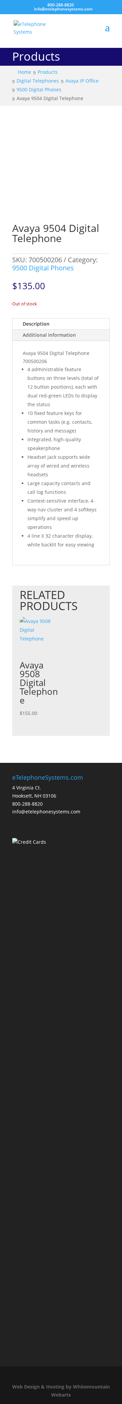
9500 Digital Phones (43, 267)
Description (36, 324)
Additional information (49, 335)
